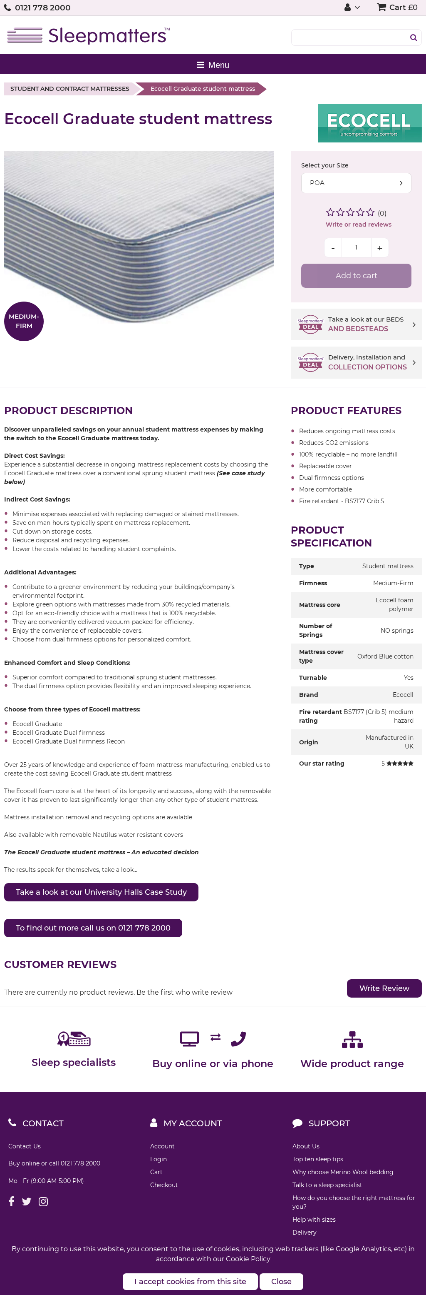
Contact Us (24, 1146)
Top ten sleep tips (317, 1159)
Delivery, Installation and (367, 362)
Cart (156, 1172)
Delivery (304, 1232)
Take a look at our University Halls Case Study (101, 892)
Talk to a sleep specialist (327, 1185)
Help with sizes (314, 1219)
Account (162, 1146)
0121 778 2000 (43, 7)
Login (158, 1159)
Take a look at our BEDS (366, 324)
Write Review (384, 988)
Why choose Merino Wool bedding (343, 1172)
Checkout (164, 1185)
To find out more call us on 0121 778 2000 (93, 928)
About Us (306, 1146)
